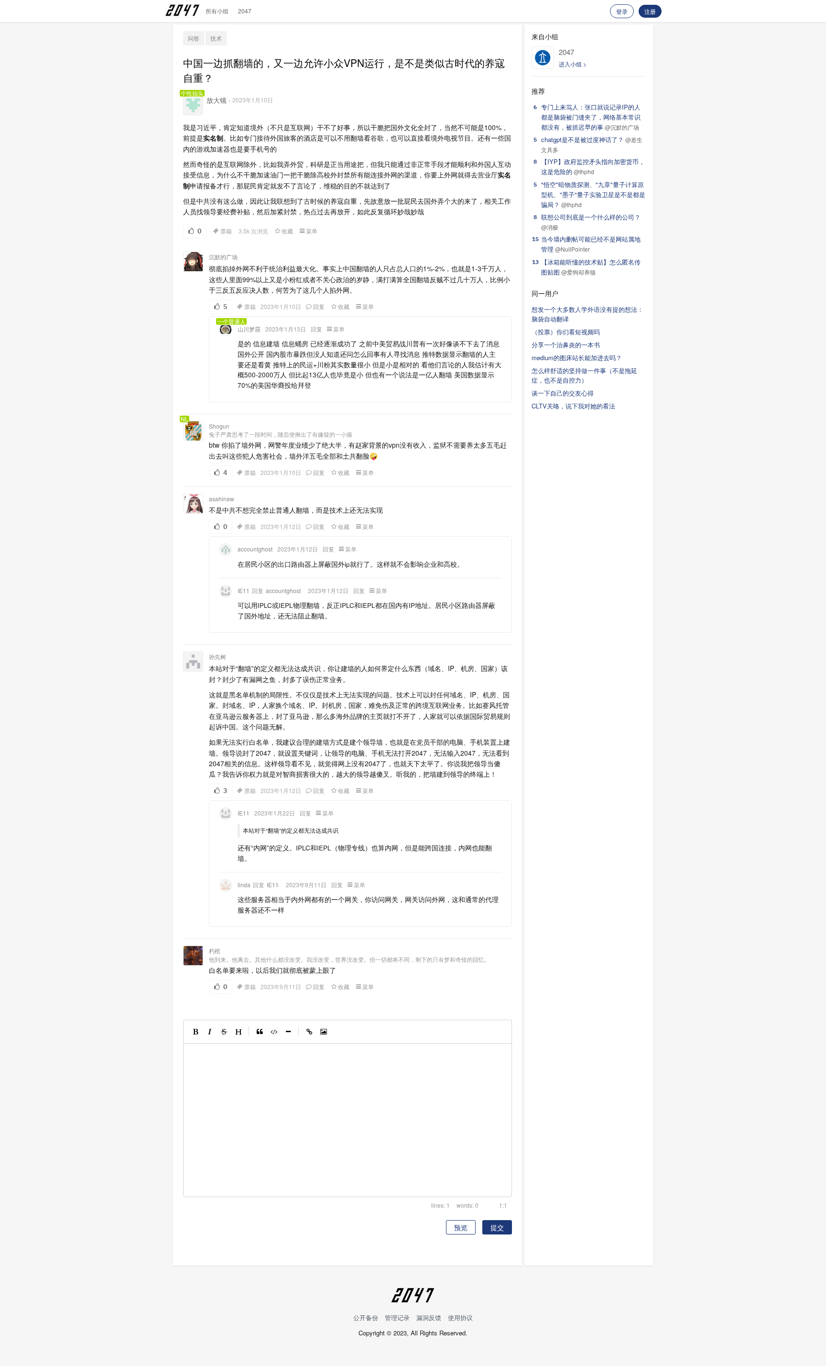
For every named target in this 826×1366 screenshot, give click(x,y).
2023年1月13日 (285, 329)
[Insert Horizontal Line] (288, 1031)
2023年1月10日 (252, 100)
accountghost (255, 549)
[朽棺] (193, 956)
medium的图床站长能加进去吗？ (577, 357)
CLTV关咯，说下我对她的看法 (573, 405)
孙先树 (217, 656)
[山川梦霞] (225, 329)
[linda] (225, 885)
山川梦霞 (249, 329)
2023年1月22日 (274, 813)
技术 (216, 38)
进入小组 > (573, 64)
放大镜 (216, 100)
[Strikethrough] (224, 1031)
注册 (650, 11)
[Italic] (210, 1031)
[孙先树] (193, 661)
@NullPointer (572, 249)
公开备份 (365, 1317)
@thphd (584, 171)
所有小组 (217, 11)
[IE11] (225, 591)
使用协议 (460, 1317)
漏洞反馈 (428, 1317)
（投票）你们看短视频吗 (566, 331)
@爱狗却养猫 (578, 272)
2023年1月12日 (281, 526)
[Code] (274, 1031)
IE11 (244, 591)
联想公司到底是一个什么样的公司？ (591, 216)
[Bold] (195, 1031)
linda (244, 885)
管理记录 (397, 1317)
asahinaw (221, 499)
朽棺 (214, 951)
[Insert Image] (323, 1031)
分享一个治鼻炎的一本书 (566, 344)
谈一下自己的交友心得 (563, 392)
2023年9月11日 (306, 885)
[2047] (543, 57)
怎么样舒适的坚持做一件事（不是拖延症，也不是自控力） (584, 375)
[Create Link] (309, 1031)
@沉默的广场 (622, 127)
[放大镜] (193, 105)
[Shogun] (193, 431)
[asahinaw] (193, 504)
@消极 (549, 227)
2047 (244, 11)
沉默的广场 (223, 257)
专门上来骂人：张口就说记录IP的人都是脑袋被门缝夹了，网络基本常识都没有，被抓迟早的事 (591, 117)
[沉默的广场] (193, 262)
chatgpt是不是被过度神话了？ (582, 139)
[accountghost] (225, 549)
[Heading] (238, 1031)
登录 (622, 11)
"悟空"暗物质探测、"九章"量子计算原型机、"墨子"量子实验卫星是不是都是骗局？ (593, 194)
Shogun (219, 426)
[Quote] (259, 1031)
